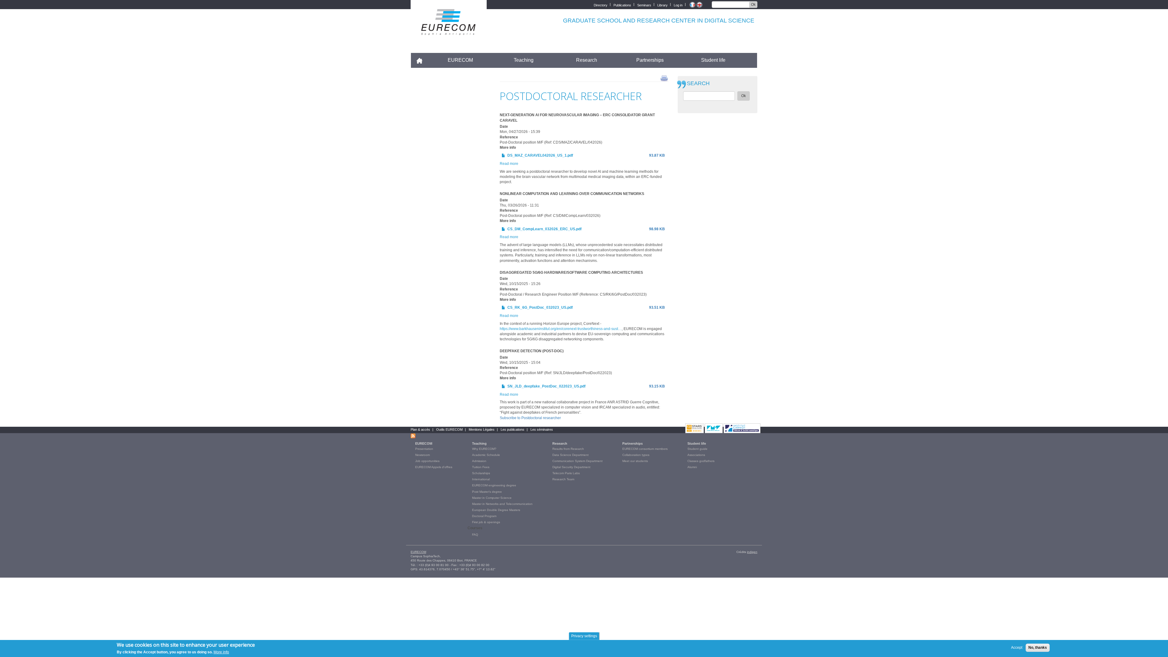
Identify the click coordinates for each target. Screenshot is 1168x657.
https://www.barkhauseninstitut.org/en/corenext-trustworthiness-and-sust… (561, 329)
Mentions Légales (482, 429)
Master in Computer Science (492, 497)
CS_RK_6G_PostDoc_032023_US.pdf (540, 307)
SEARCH (698, 83)
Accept (1016, 647)
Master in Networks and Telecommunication (502, 504)
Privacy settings (584, 636)
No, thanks (1037, 647)
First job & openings (486, 522)
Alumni (692, 467)
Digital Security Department (571, 467)
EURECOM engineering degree (494, 485)
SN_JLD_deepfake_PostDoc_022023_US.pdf (546, 386)
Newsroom (422, 455)
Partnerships (650, 60)
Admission (479, 461)
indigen (752, 552)
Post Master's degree (487, 491)
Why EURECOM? (484, 448)
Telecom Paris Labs (566, 473)
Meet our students (635, 461)
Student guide (697, 448)
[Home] (449, 31)
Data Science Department (570, 455)
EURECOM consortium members (645, 448)
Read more (509, 164)
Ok (753, 4)
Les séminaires (541, 429)
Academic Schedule (486, 455)
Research (586, 60)
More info (221, 652)
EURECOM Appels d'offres (433, 467)
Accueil (422, 60)
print (664, 78)
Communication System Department (577, 461)
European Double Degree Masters (496, 510)
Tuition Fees (480, 467)
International (481, 479)
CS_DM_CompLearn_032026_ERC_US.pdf (544, 229)
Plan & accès (420, 429)
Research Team (563, 479)
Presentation (424, 448)
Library (662, 4)
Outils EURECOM (449, 429)
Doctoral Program (484, 516)
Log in (678, 4)
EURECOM (460, 60)
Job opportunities (427, 461)
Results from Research (568, 448)
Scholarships (481, 473)
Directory (600, 4)
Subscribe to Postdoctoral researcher (530, 418)
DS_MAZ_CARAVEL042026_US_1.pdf (540, 155)
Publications (622, 4)
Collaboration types (635, 455)
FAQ (475, 534)
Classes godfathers (700, 461)
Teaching (524, 60)
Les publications (512, 429)
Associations (696, 455)
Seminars (644, 4)
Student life (713, 60)
